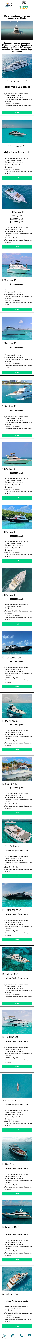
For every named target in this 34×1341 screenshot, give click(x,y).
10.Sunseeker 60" (12, 657)
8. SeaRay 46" (9, 532)
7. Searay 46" (9, 468)
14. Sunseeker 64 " (12, 909)
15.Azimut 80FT (11, 973)
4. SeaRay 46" (9, 280)
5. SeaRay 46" (9, 343)
